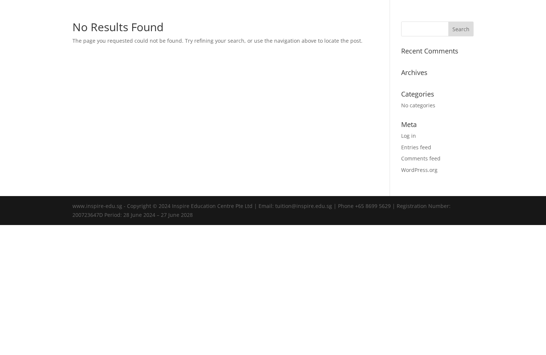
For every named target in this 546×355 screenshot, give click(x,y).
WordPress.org (419, 169)
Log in (408, 135)
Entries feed (416, 147)
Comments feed (421, 158)
